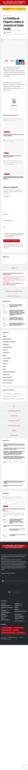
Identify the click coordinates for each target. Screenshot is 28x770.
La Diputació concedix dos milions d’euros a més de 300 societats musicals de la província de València (14, 482)
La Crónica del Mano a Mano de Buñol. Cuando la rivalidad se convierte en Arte (16, 305)
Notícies (10, 15)
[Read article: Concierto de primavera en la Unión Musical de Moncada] (5, 531)
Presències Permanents (9, 372)
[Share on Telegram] (18, 63)
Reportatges (6, 374)
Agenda (5, 336)
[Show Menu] (1, 2)
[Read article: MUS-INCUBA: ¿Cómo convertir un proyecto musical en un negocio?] (14, 146)
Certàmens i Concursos (9, 341)
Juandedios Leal (17, 393)
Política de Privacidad (12, 637)
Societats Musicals (8, 380)
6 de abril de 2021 (12, 511)
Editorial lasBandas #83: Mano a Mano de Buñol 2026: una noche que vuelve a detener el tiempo (17, 324)
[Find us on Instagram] (6, 576)
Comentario (6, 196)
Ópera (4, 366)
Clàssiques (6, 344)
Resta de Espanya (7, 377)
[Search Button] (26, 2)
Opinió (4, 369)
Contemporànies (7, 347)
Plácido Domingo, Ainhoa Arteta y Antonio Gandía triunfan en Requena (13, 135)
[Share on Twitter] (20, 61)
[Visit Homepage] (14, 2)
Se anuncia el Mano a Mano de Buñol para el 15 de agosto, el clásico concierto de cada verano (16, 318)
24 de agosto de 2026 (7, 136)
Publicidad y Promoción (6, 638)
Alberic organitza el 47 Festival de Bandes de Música (13, 526)
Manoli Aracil (5, 511)
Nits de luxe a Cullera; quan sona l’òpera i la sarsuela (13, 486)
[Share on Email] (22, 63)
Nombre (5, 214)
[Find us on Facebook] (1, 576)
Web (4, 227)
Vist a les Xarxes (7, 382)
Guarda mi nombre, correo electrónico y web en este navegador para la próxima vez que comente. (14, 235)
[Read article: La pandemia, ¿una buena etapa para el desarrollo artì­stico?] (14, 502)
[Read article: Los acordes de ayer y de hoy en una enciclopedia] (5, 536)
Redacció (8, 32)
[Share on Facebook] (17, 61)
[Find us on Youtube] (9, 576)
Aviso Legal (3, 637)
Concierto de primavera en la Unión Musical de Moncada (17, 529)
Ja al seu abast (7, 358)
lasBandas (5, 15)
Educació (5, 350)
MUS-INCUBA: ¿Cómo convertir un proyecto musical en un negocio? (12, 156)
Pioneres (15, 396)
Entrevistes (6, 352)
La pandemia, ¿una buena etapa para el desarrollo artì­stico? (14, 509)
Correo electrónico (8, 220)
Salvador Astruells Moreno (9, 398)
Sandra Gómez (20, 398)
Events (4, 355)
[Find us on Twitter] (4, 576)
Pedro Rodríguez (7, 396)
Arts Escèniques (7, 339)
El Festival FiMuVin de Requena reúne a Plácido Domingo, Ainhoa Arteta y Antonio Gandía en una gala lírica (13, 177)
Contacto (21, 637)
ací (15, 284)
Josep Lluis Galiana (7, 393)
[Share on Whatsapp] (23, 61)
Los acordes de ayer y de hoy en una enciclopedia (17, 535)
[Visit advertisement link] (14, 9)
